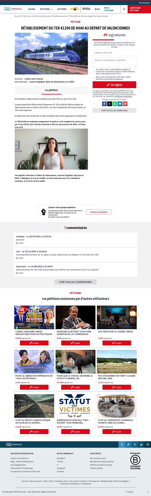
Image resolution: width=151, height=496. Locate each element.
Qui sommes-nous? (98, 458)
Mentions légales (121, 481)
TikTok (60, 461)
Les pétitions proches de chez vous (25, 471)
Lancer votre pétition (20, 458)
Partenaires (86, 484)
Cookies (83, 481)
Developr (52, 492)
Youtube (60, 471)
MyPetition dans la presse (101, 465)
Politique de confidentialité (100, 481)
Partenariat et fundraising (22, 468)
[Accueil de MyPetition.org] (13, 9)
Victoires (62, 9)
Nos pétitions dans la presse (102, 461)
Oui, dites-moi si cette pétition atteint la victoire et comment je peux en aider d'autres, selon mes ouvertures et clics (115, 71)
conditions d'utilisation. (123, 96)
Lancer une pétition (135, 9)
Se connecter (144, 2)
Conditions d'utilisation (70, 484)
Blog (97, 9)
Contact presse (96, 468)
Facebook (61, 458)
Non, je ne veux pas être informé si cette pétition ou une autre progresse (113, 78)
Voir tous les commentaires (75, 282)
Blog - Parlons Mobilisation (22, 461)
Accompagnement (18, 465)
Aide (45, 481)
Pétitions (27, 16)
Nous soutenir (108, 9)
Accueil (31, 9)
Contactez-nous (61, 481)
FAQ (51, 481)
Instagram (61, 468)
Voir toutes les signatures (114, 110)
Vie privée (73, 481)
